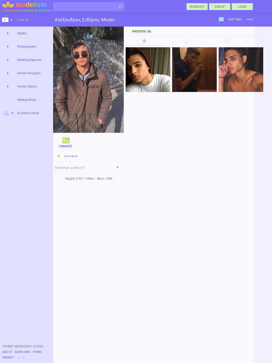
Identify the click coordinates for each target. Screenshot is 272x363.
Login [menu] (242, 7)
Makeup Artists (26, 100)
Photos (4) (141, 31)
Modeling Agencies (29, 60)
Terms (37, 352)
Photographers (26, 46)
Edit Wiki (235, 19)
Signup (220, 7)
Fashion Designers (29, 73)
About (7, 352)
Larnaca (70, 156)
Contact (65, 146)
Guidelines (22, 352)
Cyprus (23, 20)
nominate (197, 7)
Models (22, 33)
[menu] (250, 19)
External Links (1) (70, 168)
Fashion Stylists (27, 86)
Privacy (8, 357)
